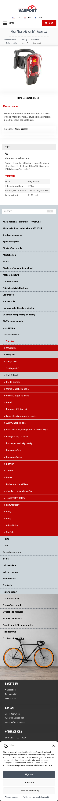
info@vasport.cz (18, 722)
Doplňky (24, 40)
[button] (53, 745)
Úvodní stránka (10, 40)
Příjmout (29, 774)
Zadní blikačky (11, 43)
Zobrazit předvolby (29, 790)
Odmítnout (29, 782)
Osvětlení (35, 40)
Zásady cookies (11, 797)
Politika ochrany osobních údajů (36, 797)
